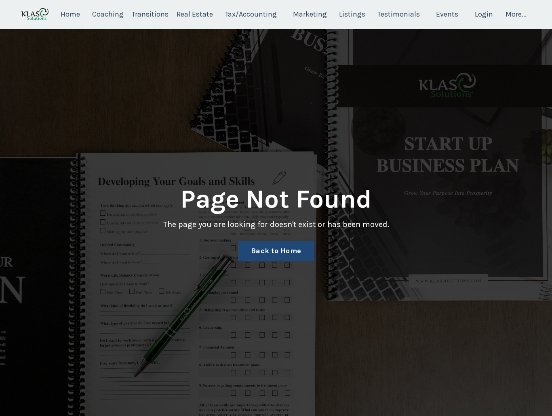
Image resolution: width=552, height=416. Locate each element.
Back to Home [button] (276, 250)
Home (70, 14)
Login (484, 14)
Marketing (310, 14)
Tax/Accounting (251, 14)
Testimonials (398, 14)
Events (447, 14)
